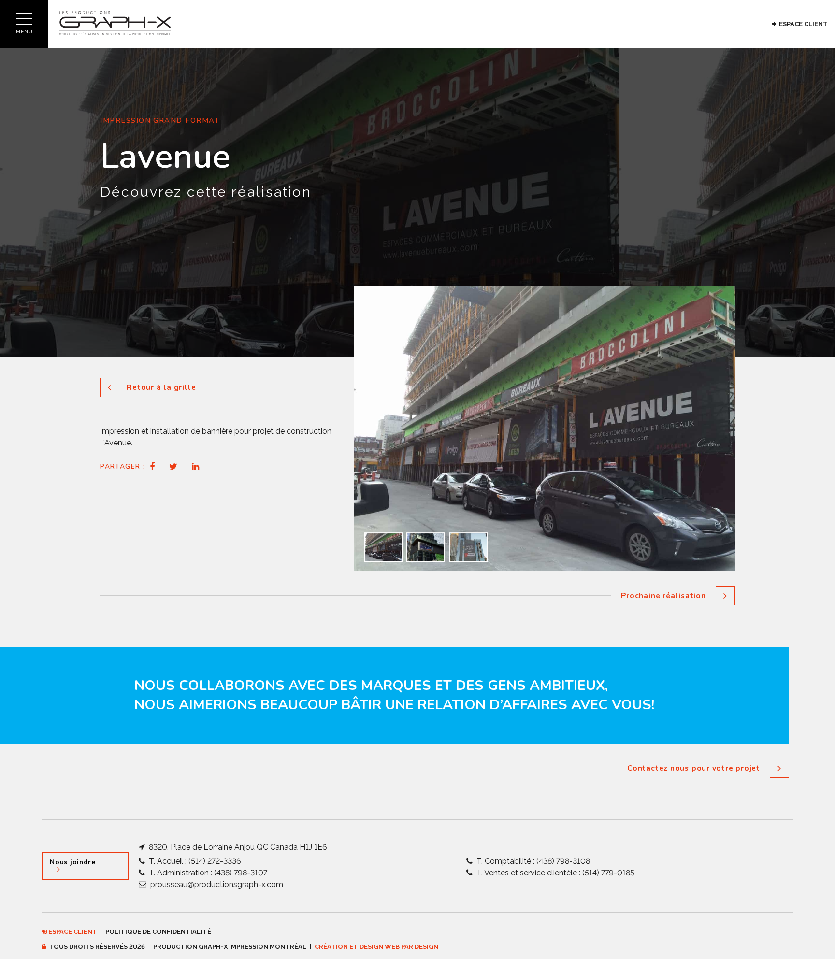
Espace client (802, 24)
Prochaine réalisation (663, 595)
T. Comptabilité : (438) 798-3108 (532, 861)
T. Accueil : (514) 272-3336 (194, 861)
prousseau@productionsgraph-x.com (215, 884)
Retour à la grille (161, 387)
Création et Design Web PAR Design (376, 946)
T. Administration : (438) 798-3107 (207, 872)
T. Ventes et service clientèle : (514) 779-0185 (554, 872)
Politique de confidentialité (158, 931)
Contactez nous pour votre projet (693, 768)
